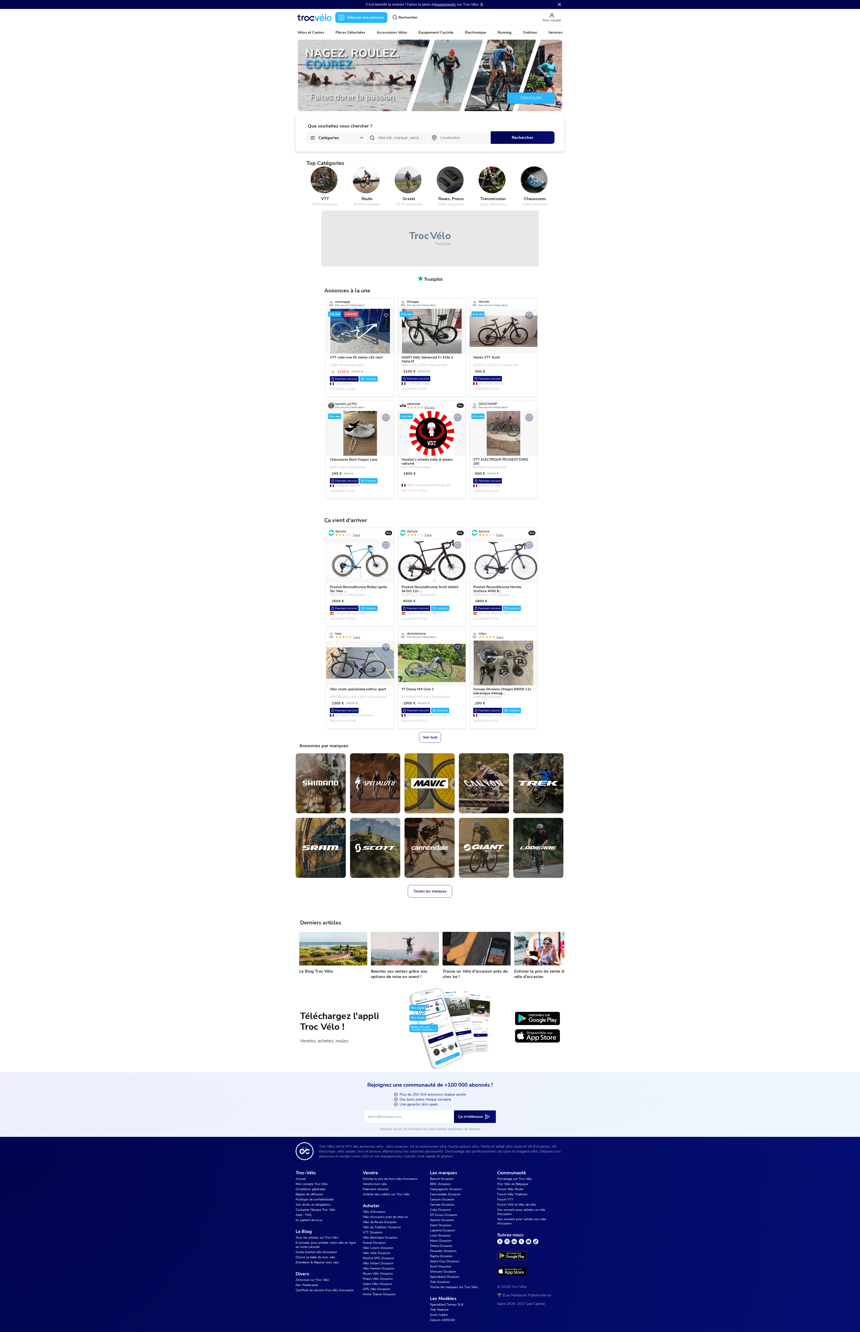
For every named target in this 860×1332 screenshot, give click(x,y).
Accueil (301, 1179)
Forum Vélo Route (510, 1189)
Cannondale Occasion (445, 1194)
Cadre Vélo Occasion (377, 1284)
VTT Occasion (373, 1232)
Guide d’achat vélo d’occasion (316, 1252)
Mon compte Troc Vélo (312, 1184)
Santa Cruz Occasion (444, 1261)
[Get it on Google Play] (537, 1019)
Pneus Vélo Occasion (378, 1279)
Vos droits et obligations (313, 1204)
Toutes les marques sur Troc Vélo (454, 1287)
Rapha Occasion (441, 1256)
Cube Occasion (440, 1210)
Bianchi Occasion (442, 1179)
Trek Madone (439, 1310)
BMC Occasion (440, 1184)
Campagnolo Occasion (446, 1189)
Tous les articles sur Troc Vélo (317, 1237)
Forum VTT (505, 1199)
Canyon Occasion (442, 1199)
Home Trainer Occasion (379, 1294)
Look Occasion (440, 1235)
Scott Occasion (440, 1266)
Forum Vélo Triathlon (512, 1194)
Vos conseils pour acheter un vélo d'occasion (521, 1212)
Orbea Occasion (441, 1246)
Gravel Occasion (374, 1243)
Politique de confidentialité (314, 1199)
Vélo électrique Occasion (380, 1237)
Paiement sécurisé (376, 1189)
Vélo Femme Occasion (378, 1268)
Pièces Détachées (350, 32)
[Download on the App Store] (537, 1036)
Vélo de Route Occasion (380, 1222)
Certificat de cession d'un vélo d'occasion (325, 1290)
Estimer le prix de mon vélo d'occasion (390, 1179)
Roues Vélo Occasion (378, 1274)
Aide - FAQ (304, 1215)
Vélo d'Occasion (374, 1212)
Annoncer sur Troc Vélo (312, 1280)
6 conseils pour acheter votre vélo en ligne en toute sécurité (326, 1245)
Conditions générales (311, 1189)
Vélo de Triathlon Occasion (382, 1227)
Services (555, 32)
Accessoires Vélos (392, 32)
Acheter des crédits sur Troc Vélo (386, 1194)
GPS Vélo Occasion (376, 1289)
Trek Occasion (440, 1282)
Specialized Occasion (444, 1277)
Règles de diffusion (309, 1194)
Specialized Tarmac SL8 (446, 1304)
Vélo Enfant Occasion (378, 1263)
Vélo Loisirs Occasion (378, 1248)
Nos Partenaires (307, 1285)
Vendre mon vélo (375, 1184)
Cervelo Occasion (442, 1204)
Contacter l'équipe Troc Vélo (315, 1210)
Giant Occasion (440, 1225)
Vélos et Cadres (310, 32)
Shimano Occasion (443, 1271)
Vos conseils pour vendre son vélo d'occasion (521, 1221)
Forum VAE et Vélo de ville (516, 1204)
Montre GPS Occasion (378, 1258)
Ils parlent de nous (309, 1220)
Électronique (475, 32)
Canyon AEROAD (442, 1320)
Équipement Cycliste (436, 32)
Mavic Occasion (441, 1241)
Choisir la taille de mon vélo (315, 1257)
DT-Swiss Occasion (444, 1215)
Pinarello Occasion (443, 1251)
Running (505, 32)
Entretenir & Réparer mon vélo (317, 1262)
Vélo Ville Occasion (376, 1253)
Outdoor (530, 32)
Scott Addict (439, 1315)
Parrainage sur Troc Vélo (514, 1179)
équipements (445, 4)
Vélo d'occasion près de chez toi (385, 1217)
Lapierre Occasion (442, 1230)
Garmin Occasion (442, 1220)
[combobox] (459, 138)
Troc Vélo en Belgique (512, 1184)
